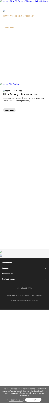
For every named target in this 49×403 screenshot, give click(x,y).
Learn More (9, 27)
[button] (45, 3)
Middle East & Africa (24, 288)
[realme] (7, 3)
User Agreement (37, 295)
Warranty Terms (12, 295)
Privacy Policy (24, 295)
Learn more (15, 400)
